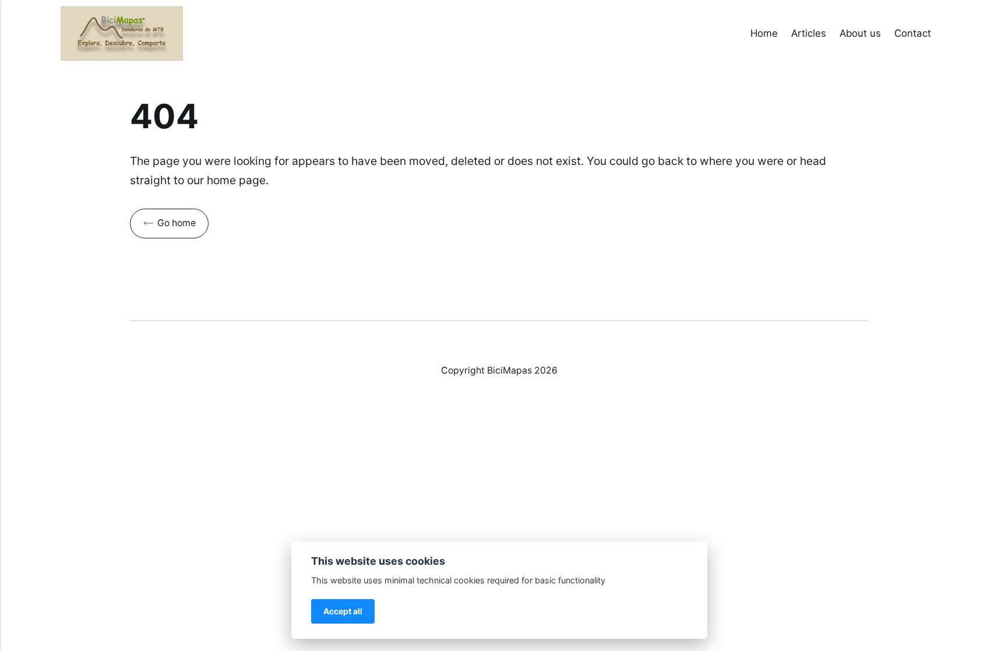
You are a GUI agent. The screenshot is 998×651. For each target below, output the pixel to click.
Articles (808, 33)
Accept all (342, 611)
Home (764, 33)
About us (860, 33)
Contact (912, 33)
